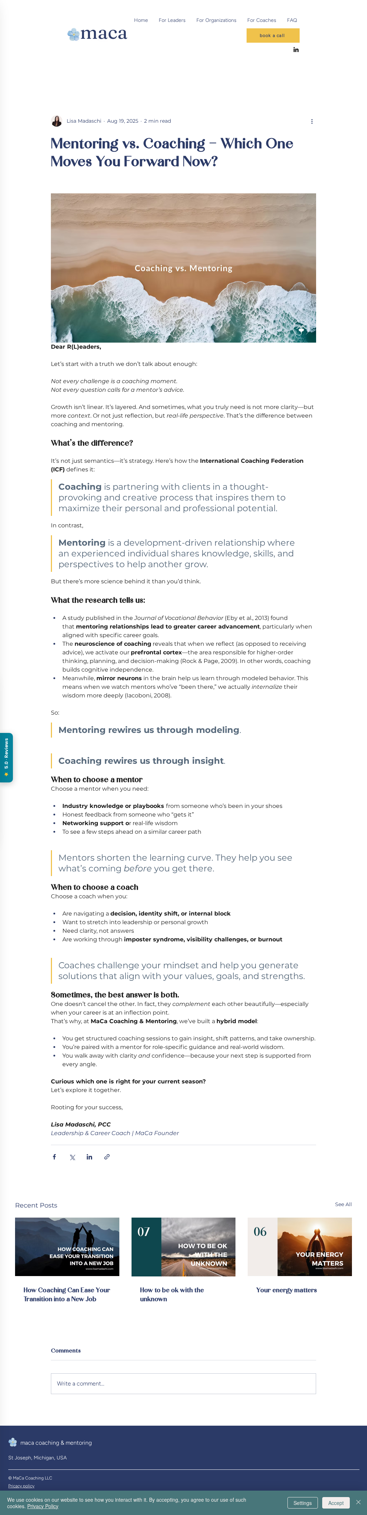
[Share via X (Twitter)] (71, 1156)
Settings (303, 1502)
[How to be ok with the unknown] (184, 1247)
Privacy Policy (42, 1506)
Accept (336, 1502)
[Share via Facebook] (54, 1156)
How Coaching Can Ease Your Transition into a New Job (67, 1294)
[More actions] (312, 121)
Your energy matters (286, 1289)
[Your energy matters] (300, 1247)
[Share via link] (107, 1156)
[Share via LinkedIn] (89, 1156)
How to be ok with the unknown (172, 1294)
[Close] (358, 1502)
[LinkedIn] (296, 49)
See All (343, 1204)
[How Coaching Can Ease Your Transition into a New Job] (67, 1247)
